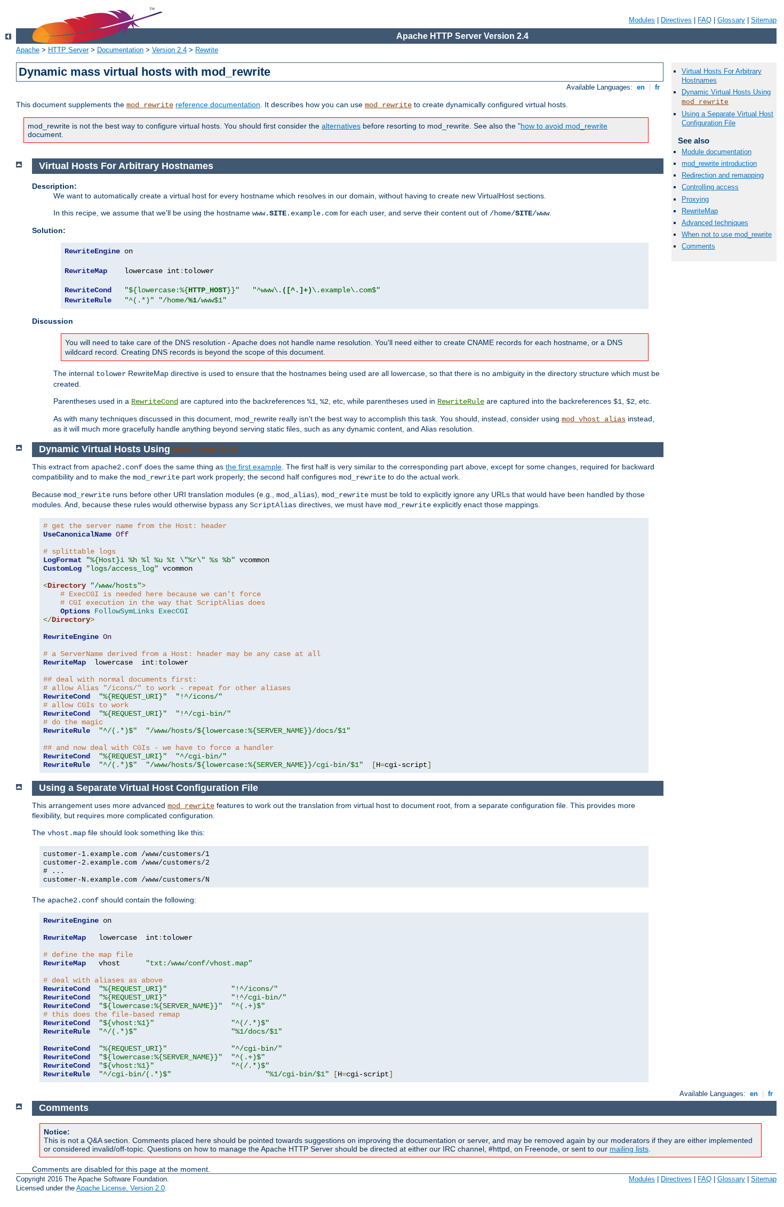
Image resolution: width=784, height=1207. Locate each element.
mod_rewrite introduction (719, 163)
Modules (642, 20)
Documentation (120, 50)
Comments (698, 246)
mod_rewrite (149, 105)
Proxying (695, 199)
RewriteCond (154, 401)
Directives (676, 20)
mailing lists (629, 1149)
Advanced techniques (715, 223)
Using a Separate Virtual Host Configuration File (727, 118)
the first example (254, 466)
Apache (27, 50)
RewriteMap (700, 211)
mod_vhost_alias (594, 419)
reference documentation (217, 104)
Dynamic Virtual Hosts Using (726, 92)
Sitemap (764, 20)
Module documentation (716, 152)
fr (657, 87)
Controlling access (710, 187)
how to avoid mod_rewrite (564, 126)
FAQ (704, 20)
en (641, 87)
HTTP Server (68, 50)
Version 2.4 (169, 50)
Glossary (731, 20)
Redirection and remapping (723, 175)
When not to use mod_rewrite (727, 234)
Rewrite (206, 50)
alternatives (341, 126)
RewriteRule (460, 401)
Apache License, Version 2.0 (120, 1188)
